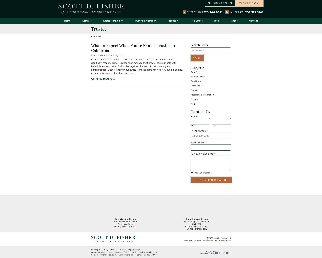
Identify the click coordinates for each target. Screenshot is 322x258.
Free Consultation (249, 3)
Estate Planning (111, 20)
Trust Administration (145, 20)
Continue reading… (103, 78)
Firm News (196, 81)
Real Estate (197, 20)
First (193, 125)
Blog (216, 20)
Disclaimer (114, 249)
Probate (172, 20)
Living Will (195, 85)
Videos (234, 20)
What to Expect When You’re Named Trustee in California (133, 48)
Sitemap (136, 249)
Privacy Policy (125, 249)
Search (198, 58)
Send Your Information (211, 180)
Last (214, 125)
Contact (253, 20)
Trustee (194, 99)
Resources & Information (202, 94)
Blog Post (195, 72)
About (85, 20)
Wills (193, 104)
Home (67, 20)
